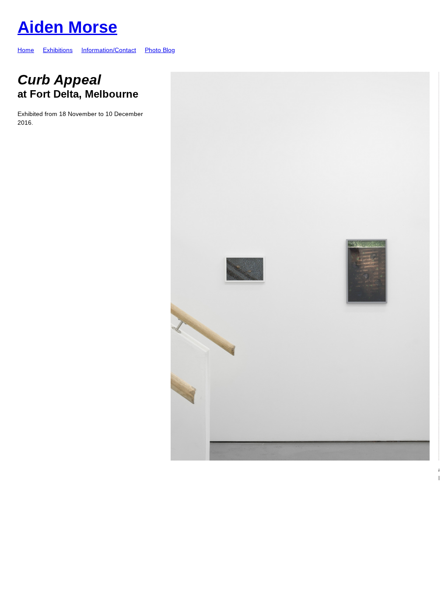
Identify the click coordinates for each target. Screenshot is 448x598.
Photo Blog (160, 49)
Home (26, 49)
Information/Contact (108, 49)
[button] (58, 50)
